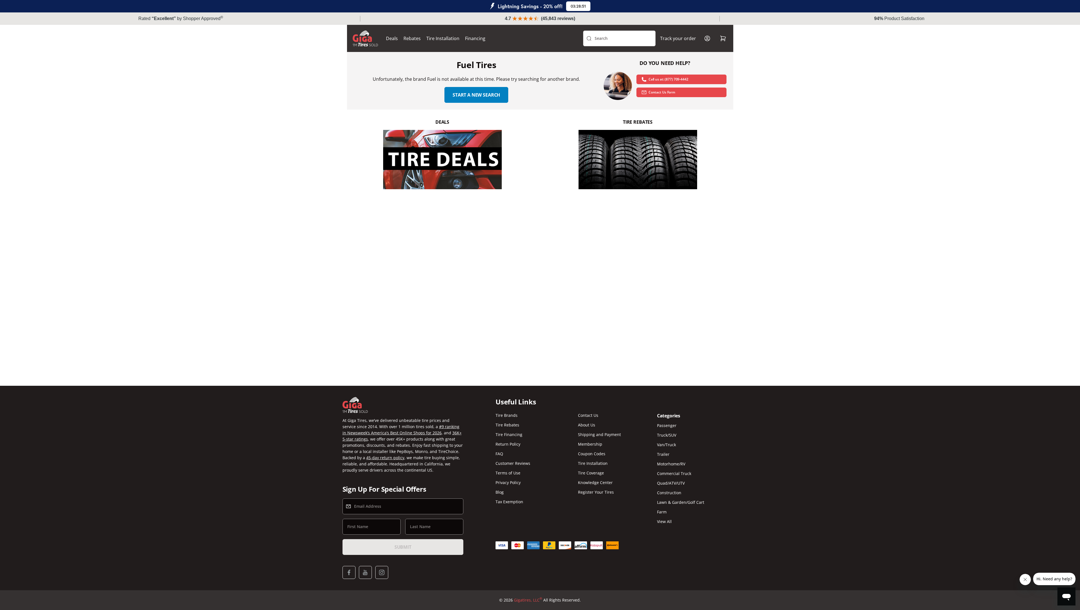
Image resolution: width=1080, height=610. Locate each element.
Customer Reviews (513, 463)
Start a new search (476, 95)
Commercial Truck (674, 473)
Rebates (412, 38)
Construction (669, 492)
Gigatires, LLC (528, 600)
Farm (662, 512)
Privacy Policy (508, 482)
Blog (500, 492)
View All (664, 521)
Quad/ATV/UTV (671, 483)
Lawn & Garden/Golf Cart (680, 502)
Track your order (678, 38)
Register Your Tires (596, 492)
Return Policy (508, 444)
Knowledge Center (595, 482)
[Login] (707, 38)
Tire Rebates (507, 425)
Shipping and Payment (599, 434)
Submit (402, 547)
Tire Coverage (591, 473)
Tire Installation (442, 38)
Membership (590, 444)
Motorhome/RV (671, 464)
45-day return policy (385, 457)
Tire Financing (509, 434)
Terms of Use (508, 473)
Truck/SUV (666, 435)
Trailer (663, 454)
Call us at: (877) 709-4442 (668, 79)
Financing (475, 38)
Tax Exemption (509, 501)
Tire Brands (507, 415)
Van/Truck (666, 444)
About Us (586, 425)
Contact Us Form (662, 92)
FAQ (499, 453)
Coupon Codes (591, 453)
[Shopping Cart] (723, 38)
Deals (392, 38)
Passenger (667, 425)
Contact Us (588, 415)
